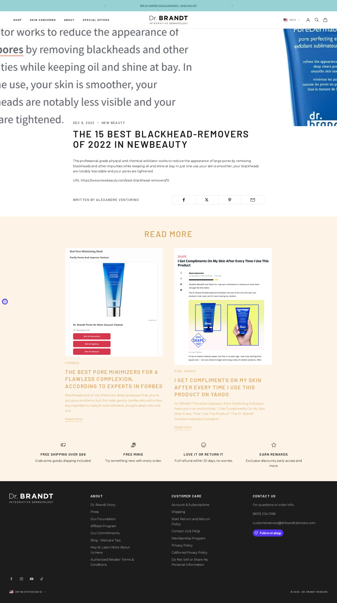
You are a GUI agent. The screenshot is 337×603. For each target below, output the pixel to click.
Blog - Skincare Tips (105, 540)
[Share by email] (252, 200)
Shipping (178, 512)
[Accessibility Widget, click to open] (5, 302)
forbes (72, 363)
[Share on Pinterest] (229, 200)
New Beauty (113, 122)
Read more (73, 419)
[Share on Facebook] (183, 200)
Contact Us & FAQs (186, 531)
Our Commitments (105, 533)
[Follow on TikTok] (42, 579)
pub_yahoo (185, 371)
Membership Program (188, 538)
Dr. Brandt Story (102, 505)
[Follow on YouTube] (32, 579)
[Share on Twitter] (206, 200)
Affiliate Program (103, 526)
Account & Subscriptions (190, 505)
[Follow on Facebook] (11, 579)
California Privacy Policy (190, 552)
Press (94, 512)
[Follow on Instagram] (21, 579)
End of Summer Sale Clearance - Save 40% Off (168, 5)
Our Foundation (103, 519)
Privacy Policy (182, 545)
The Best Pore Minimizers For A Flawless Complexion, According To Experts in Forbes (114, 379)
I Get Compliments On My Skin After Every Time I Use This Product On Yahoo (218, 387)
